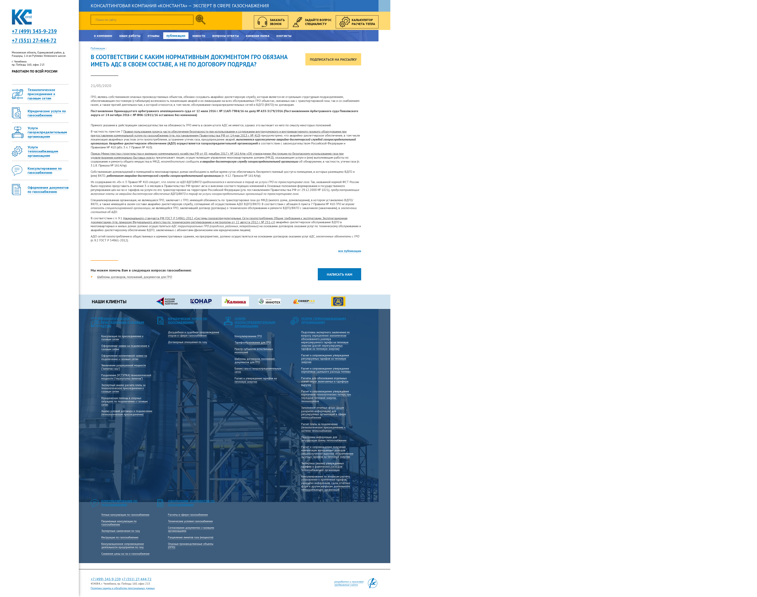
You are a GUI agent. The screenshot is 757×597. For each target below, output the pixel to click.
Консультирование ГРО (248, 336)
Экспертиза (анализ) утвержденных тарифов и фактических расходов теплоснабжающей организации (322, 466)
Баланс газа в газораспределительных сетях (258, 370)
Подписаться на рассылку (333, 59)
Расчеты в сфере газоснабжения (188, 514)
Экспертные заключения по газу (120, 531)
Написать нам (339, 274)
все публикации (349, 251)
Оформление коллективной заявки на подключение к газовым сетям (124, 357)
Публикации (98, 48)
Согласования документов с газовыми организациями (191, 529)
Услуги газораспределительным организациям (255, 322)
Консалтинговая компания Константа (22, 17)
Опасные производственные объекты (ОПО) (190, 545)
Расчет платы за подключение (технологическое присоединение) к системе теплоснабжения (323, 427)
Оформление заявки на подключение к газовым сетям (125, 347)
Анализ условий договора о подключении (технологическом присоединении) (126, 412)
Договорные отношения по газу (187, 342)
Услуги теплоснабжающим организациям (323, 320)
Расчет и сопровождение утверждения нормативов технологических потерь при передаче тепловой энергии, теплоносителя (326, 396)
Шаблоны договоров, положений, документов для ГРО (134, 277)
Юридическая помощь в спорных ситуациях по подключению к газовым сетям (124, 401)
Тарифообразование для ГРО (253, 342)
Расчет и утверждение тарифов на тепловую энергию (256, 380)
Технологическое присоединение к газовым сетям (122, 322)
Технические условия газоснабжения (190, 521)
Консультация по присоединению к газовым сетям (122, 337)
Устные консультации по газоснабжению (125, 514)
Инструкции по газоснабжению (119, 537)
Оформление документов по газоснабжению (191, 503)
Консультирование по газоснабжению (119, 503)
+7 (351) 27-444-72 (34, 40)
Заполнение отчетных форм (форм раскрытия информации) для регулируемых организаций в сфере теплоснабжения (323, 412)
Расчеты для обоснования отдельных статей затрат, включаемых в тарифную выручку (325, 381)
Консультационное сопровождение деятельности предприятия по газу (122, 545)
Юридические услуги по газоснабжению (187, 320)
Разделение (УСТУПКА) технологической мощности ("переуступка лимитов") (126, 376)
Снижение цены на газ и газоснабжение (125, 553)
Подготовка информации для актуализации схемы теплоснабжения (323, 438)
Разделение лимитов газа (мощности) (190, 537)
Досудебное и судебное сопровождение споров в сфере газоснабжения (193, 333)
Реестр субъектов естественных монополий (254, 350)
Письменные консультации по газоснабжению (119, 522)
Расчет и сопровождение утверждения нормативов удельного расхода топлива (326, 370)
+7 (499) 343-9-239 (106, 579)
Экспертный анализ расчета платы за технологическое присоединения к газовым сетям (123, 388)
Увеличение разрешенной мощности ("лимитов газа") (123, 367)
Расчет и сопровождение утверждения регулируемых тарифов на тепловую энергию (325, 358)
